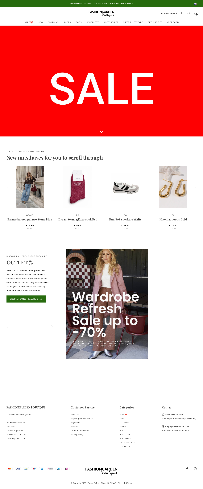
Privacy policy (77, 434)
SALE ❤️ (28, 22)
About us (75, 414)
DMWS (113, 483)
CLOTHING (53, 22)
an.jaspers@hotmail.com (177, 426)
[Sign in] (182, 13)
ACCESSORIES (111, 22)
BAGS (79, 22)
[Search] (189, 13)
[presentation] (7, 187)
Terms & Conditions (80, 430)
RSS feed (128, 483)
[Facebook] (187, 469)
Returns (74, 426)
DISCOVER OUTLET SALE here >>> (26, 299)
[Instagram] (195, 469)
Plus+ (120, 483)
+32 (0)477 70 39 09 (174, 414)
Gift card (173, 22)
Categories (127, 407)
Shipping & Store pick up (82, 418)
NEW (40, 22)
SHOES (67, 22)
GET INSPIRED (155, 22)
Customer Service (168, 13)
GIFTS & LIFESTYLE (133, 22)
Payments (75, 422)
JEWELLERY (93, 22)
